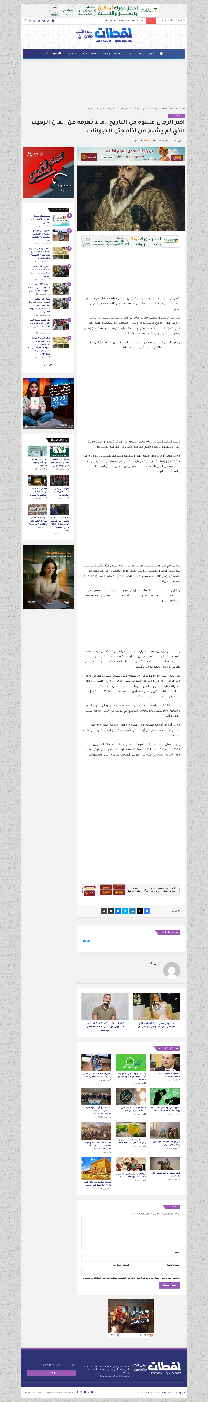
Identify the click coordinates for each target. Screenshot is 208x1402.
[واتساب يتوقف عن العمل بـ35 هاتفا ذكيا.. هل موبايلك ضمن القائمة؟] (131, 1062)
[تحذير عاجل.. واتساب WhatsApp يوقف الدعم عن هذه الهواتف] (165, 1096)
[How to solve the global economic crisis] (165, 1062)
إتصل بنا (27, 1393)
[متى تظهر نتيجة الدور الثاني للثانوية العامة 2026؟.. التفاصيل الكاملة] (61, 324)
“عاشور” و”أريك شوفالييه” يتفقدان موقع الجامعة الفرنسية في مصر (98, 1111)
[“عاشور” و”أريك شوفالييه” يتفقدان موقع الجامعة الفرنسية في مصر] (96, 1096)
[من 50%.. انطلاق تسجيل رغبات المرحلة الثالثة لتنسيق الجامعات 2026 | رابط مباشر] (61, 303)
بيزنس (119, 54)
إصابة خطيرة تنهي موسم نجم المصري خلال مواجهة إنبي (59, 463)
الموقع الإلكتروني (121, 1265)
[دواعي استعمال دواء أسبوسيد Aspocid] (37, 451)
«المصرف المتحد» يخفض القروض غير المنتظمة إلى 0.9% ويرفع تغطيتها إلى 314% (60, 524)
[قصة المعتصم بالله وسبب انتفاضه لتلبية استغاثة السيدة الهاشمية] (96, 1131)
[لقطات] (104, 35)
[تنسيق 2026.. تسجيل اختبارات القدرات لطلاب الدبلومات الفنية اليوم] (61, 289)
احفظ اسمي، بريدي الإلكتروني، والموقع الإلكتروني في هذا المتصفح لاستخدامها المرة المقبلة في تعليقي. (130, 1278)
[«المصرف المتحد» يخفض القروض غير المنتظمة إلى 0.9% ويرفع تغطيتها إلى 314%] (59, 509)
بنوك (107, 54)
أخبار (151, 54)
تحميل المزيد (48, 365)
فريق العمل (68, 1393)
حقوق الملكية (38, 1393)
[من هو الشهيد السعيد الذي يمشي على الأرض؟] (165, 1130)
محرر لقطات (177, 141)
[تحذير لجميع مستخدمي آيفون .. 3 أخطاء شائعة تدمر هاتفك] (96, 1062)
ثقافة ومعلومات (167, 109)
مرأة (85, 54)
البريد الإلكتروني (172, 1265)
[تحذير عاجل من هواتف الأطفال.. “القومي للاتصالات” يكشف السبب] (61, 235)
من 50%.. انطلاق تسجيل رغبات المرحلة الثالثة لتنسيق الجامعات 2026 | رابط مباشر (39, 305)
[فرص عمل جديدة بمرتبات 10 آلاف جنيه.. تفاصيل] (61, 220)
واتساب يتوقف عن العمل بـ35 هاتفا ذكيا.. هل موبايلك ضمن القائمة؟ (131, 1077)
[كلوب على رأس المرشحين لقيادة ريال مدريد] (59, 480)
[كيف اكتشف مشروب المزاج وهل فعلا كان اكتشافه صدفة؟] (131, 1129)
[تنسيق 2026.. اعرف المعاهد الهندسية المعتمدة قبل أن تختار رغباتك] (61, 271)
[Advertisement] (104, 83)
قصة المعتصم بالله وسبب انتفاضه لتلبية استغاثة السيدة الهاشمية (98, 1146)
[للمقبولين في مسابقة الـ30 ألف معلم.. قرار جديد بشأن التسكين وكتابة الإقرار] (61, 253)
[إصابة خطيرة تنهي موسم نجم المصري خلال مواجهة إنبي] (59, 451)
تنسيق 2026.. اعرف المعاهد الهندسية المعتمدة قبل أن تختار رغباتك (116, 21)
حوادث (96, 54)
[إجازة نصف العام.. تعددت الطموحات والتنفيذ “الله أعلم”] (37, 509)
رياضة (140, 54)
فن (130, 54)
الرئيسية (179, 109)
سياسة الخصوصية (54, 1393)
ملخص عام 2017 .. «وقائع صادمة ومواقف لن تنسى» (38, 492)
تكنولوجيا (72, 54)
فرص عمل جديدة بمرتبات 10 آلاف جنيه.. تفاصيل (40, 219)
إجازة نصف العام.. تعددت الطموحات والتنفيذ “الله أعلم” (38, 521)
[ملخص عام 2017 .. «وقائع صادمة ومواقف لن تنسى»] (37, 480)
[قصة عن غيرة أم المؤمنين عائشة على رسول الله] (131, 1096)
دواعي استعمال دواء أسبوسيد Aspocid (39, 463)
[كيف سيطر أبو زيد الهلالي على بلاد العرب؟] (165, 1163)
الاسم (176, 1252)
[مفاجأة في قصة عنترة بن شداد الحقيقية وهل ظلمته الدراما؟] (131, 1164)
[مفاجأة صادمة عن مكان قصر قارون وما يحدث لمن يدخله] (96, 1168)
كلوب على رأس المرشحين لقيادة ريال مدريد (61, 492)
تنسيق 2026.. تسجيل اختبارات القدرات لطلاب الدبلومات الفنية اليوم (39, 288)
